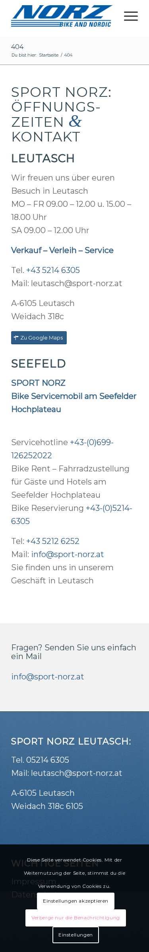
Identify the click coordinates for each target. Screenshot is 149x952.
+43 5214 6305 (53, 270)
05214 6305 (47, 760)
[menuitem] (127, 16)
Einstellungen (75, 935)
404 (17, 47)
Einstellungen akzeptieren (75, 901)
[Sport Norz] (61, 16)
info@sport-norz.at (67, 554)
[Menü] (127, 16)
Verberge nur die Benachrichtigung (75, 918)
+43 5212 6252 (52, 541)
